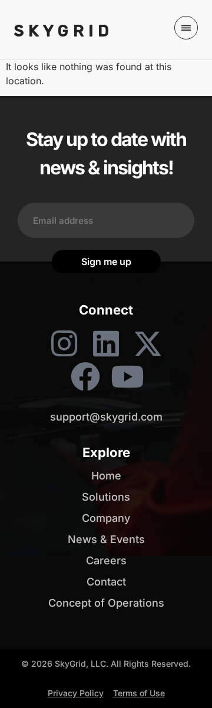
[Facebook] (85, 376)
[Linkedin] (106, 343)
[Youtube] (127, 376)
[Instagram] (64, 343)
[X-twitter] (148, 343)
